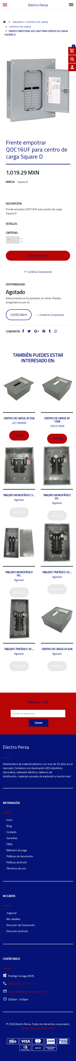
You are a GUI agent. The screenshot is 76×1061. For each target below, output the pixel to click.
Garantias (12, 838)
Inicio (9, 820)
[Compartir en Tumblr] (50, 331)
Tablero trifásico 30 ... (19, 649)
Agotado (19, 512)
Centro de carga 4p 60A (57, 649)
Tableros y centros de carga (30, 22)
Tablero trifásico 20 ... (57, 572)
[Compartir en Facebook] (23, 331)
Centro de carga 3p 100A (57, 419)
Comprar (19, 436)
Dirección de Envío (17, 931)
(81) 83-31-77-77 (19, 984)
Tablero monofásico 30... (19, 573)
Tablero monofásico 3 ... (19, 495)
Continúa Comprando (39, 272)
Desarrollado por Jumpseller (37, 1028)
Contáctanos (18, 315)
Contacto (11, 832)
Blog (9, 826)
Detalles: (12, 224)
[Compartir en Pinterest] (43, 331)
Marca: (10, 182)
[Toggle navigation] (71, 5)
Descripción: (14, 203)
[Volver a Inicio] (4, 22)
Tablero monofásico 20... (57, 496)
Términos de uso (16, 868)
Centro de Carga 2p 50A (19, 418)
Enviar (38, 723)
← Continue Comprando (50, 315)
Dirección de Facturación (20, 925)
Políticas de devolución (19, 856)
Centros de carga (20, 27)
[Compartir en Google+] (36, 331)
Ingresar (11, 913)
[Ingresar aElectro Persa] (72, 67)
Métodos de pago (16, 850)
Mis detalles (13, 919)
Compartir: (13, 331)
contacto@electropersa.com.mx (26, 991)
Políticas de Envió (16, 862)
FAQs (9, 844)
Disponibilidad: (15, 284)
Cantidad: (12, 233)
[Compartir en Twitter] (29, 331)
